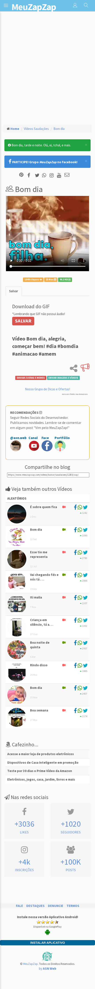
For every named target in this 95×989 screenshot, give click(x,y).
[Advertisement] (47, 71)
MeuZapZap (30, 964)
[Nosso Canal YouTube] (60, 175)
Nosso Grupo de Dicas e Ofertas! (47, 389)
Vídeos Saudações (36, 129)
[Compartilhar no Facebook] (30, 175)
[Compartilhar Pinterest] (21, 175)
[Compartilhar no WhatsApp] (45, 175)
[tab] (14, 291)
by (47, 968)
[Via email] (67, 175)
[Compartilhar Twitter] (38, 175)
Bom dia (59, 129)
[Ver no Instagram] (52, 175)
